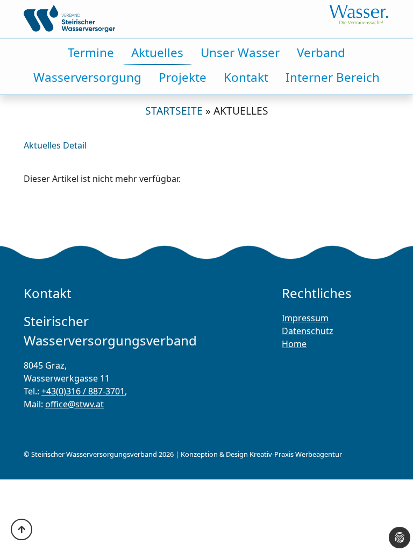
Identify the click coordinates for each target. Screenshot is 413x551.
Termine (91, 52)
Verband (321, 52)
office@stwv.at (74, 404)
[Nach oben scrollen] (21, 529)
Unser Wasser (240, 52)
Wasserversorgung (87, 77)
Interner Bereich (333, 77)
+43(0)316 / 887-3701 (83, 391)
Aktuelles (157, 52)
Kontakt (246, 77)
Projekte (182, 77)
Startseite (174, 110)
